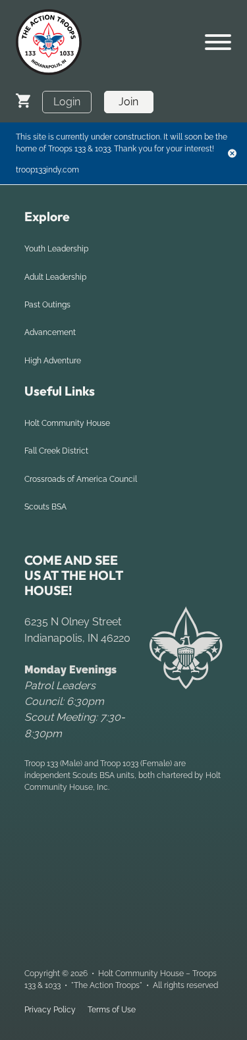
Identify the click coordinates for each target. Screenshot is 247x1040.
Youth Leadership (56, 248)
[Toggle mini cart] (23, 100)
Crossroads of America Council (80, 479)
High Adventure (52, 360)
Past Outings (47, 304)
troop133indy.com (47, 169)
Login (66, 101)
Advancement (50, 332)
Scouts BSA (45, 506)
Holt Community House (67, 423)
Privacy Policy (50, 1009)
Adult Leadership (55, 277)
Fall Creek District (56, 450)
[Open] (218, 42)
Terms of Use (112, 1009)
